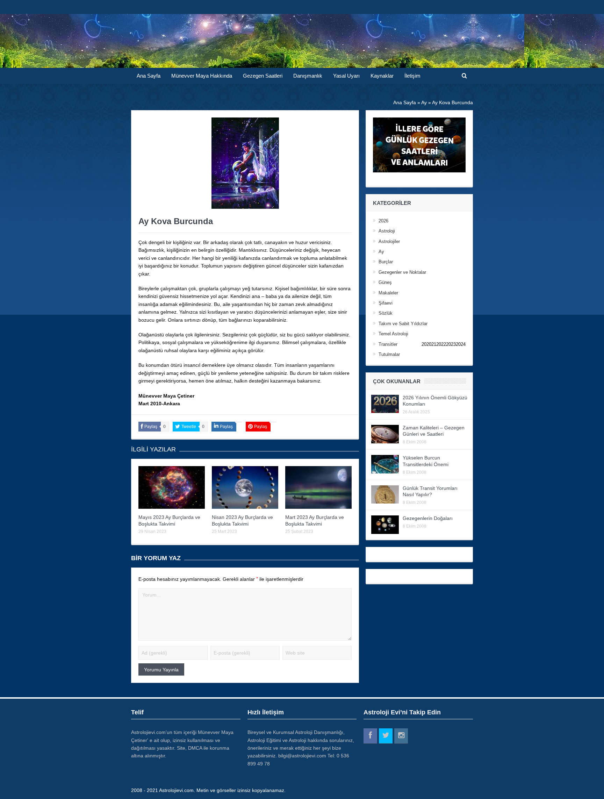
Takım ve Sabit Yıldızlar (403, 323)
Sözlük (386, 313)
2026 (383, 220)
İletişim (412, 76)
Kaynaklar (382, 76)
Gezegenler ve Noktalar (402, 272)
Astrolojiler (389, 241)
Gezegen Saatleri (262, 76)
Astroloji (387, 231)
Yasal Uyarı (346, 76)
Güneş (385, 282)
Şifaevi (386, 303)
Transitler (388, 344)
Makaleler (388, 292)
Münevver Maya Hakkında (201, 76)
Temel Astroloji (393, 333)
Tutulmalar (389, 354)
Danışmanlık (307, 76)
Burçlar (386, 261)
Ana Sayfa (148, 76)
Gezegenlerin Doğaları (428, 518)
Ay (381, 251)
